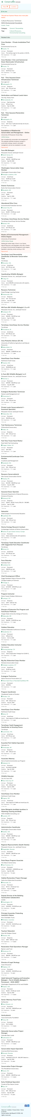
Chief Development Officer (10, 576)
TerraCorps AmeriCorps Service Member (15, 219)
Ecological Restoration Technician (13, 392)
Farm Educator (6, 560)
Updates (9, 1110)
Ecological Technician (8, 676)
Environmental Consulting (17, 33)
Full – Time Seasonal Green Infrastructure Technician (10, 79)
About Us (3, 1110)
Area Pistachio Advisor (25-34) (12, 341)
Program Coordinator (8, 692)
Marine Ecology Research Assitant (13, 527)
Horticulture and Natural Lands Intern (14, 95)
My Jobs (5, 11)
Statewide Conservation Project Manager (12, 1032)
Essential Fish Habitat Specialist (12, 743)
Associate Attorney (7, 759)
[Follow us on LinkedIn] (28, 1106)
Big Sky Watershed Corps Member (13, 661)
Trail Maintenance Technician (11, 425)
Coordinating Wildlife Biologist (12, 274)
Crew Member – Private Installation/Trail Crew (15, 43)
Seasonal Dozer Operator (10, 492)
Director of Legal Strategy (10, 962)
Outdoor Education (7, 627)
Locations (13, 7)
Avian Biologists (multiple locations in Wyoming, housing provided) (14, 810)
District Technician (7, 186)
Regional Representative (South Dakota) (15, 845)
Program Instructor (7, 594)
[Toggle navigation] (2, 2)
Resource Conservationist (10, 474)
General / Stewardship (16, 28)
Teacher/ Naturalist (8, 931)
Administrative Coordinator (10, 827)
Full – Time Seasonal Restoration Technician (12, 114)
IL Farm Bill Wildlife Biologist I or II (13, 374)
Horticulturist (6, 1015)
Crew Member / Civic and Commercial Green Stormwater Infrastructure (14, 61)
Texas (7, 25)
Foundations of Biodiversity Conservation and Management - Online (15, 132)
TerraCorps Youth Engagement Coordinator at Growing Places (12, 726)
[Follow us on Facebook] (26, 1106)
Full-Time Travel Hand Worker (11, 441)
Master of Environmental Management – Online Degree (15, 236)
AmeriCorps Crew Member (10, 358)
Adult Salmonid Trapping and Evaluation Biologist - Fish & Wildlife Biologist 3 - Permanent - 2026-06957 (15, 980)
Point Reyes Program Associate (12, 860)
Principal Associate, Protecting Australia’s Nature (12, 914)
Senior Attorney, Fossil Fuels (11, 1000)
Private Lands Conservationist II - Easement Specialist (12, 408)
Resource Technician (8, 290)
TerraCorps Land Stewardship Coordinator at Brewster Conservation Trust (14, 256)
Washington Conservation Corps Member (12, 169)
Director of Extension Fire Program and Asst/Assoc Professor (15, 611)
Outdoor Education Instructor (11, 645)
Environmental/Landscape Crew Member (12, 457)
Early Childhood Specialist (10, 1082)
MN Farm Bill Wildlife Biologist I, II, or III (15, 307)
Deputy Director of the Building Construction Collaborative (12, 897)
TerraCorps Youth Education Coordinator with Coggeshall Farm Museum (15, 544)
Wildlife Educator (7, 776)
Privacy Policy (16, 1110)
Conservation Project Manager (11, 1066)
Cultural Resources (15, 31)
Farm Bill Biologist (7, 150)
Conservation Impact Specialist (12, 1049)
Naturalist (4, 511)
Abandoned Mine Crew (9, 203)
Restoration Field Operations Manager (14, 947)
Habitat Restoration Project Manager (14, 878)
